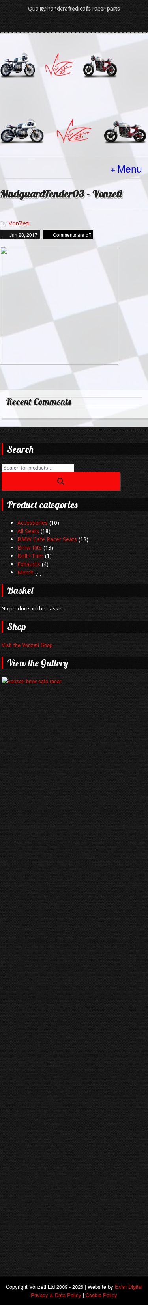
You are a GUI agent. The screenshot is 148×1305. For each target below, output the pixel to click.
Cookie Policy (101, 1295)
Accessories (32, 522)
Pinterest (94, 24)
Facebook (54, 24)
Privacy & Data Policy (56, 1295)
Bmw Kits (29, 547)
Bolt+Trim (30, 556)
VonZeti (19, 223)
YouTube (81, 24)
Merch (25, 572)
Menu (129, 168)
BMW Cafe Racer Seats (47, 539)
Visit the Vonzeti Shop (27, 645)
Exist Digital (128, 1286)
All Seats (28, 531)
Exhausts (28, 564)
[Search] (61, 481)
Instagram (67, 24)
